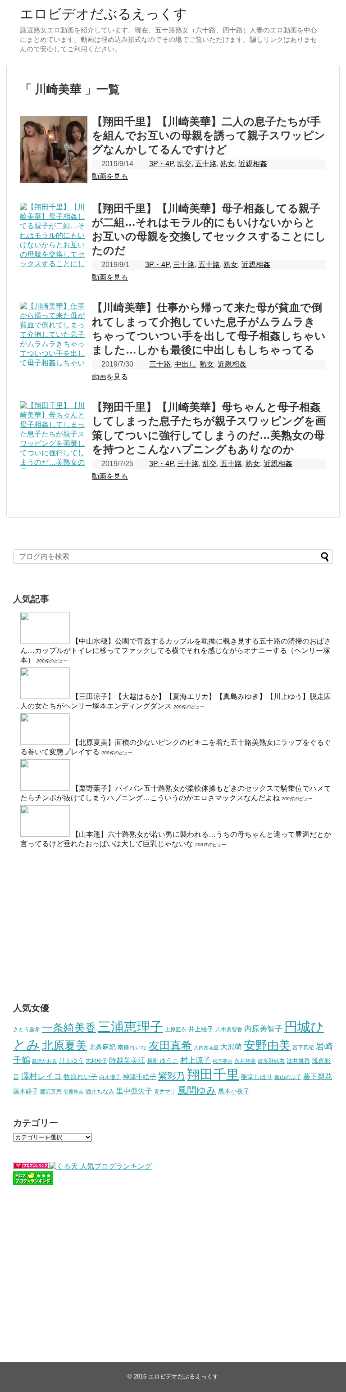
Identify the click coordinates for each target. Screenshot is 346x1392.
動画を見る (110, 176)
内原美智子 (263, 1028)
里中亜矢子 (134, 1091)
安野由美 (267, 1045)
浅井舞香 (298, 1060)
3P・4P (161, 164)
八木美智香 (228, 1029)
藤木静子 (25, 1091)
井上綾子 (201, 1029)
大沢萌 (231, 1047)
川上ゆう (71, 1060)
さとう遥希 (26, 1029)
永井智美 (245, 1061)
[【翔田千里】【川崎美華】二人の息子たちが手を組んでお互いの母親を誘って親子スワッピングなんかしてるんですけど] (53, 149)
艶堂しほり (257, 1076)
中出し (185, 364)
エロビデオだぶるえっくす (103, 13)
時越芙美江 (127, 1060)
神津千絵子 (139, 1076)
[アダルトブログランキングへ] (31, 1166)
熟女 (227, 164)
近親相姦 (252, 164)
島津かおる (44, 1061)
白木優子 (110, 1077)
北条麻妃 (102, 1047)
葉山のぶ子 (287, 1077)
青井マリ (165, 1091)
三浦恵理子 (130, 1027)
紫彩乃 (171, 1076)
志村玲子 (96, 1061)
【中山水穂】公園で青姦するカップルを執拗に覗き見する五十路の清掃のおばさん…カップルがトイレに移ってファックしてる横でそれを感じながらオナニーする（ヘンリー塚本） (175, 650)
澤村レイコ (41, 1076)
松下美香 (222, 1061)
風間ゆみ (197, 1090)
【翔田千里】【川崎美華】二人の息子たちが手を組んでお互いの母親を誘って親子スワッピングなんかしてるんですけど (208, 135)
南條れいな (132, 1047)
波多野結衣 (271, 1061)
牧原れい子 (80, 1076)
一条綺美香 (69, 1027)
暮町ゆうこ (162, 1060)
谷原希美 (73, 1091)
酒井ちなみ (99, 1091)
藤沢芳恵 (51, 1091)
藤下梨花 (317, 1076)
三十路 (184, 264)
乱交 (184, 164)
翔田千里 (213, 1074)
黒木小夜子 (234, 1091)
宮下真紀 (303, 1047)
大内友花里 (206, 1047)
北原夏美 (64, 1045)
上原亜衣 (176, 1029)
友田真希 (170, 1045)
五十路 (206, 164)
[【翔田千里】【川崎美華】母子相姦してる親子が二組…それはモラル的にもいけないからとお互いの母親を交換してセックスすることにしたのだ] (53, 236)
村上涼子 (195, 1060)
